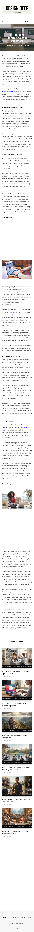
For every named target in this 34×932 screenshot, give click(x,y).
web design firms (8, 91)
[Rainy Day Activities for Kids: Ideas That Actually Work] (17, 818)
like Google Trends (18, 315)
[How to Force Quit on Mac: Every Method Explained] (17, 690)
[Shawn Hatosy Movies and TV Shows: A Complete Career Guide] (17, 786)
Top (17, 928)
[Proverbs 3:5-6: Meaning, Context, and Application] (17, 722)
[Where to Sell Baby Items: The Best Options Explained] (17, 658)
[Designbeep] (17, 9)
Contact (16, 917)
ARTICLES (17, 30)
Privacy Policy (26, 917)
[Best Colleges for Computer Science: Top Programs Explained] (17, 754)
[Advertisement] (17, 238)
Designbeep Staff (12, 45)
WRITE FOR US (7, 917)
